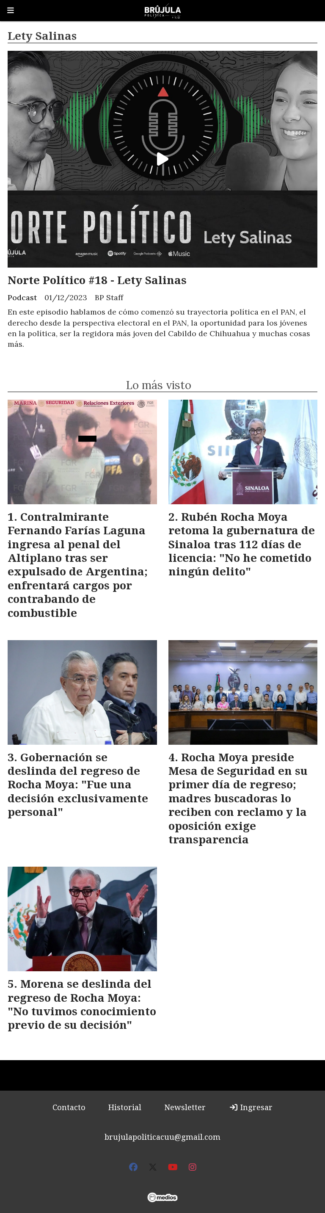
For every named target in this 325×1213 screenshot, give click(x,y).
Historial (124, 1107)
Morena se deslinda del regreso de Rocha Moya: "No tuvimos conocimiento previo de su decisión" (82, 1004)
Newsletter (185, 1107)
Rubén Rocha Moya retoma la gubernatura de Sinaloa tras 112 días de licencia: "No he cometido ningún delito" (241, 544)
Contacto (68, 1107)
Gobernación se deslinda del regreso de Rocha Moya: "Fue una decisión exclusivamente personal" (78, 784)
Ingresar (255, 1107)
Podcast (22, 297)
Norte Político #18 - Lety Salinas (97, 279)
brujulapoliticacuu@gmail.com (162, 1137)
